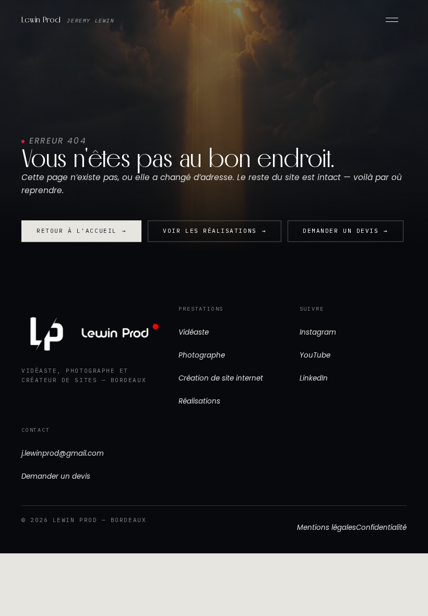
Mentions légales (326, 527)
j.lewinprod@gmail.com (62, 453)
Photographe (202, 355)
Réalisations (199, 401)
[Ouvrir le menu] (392, 19)
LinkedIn (314, 378)
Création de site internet (221, 378)
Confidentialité (381, 527)
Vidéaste (194, 332)
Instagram (318, 332)
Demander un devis (55, 476)
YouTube (315, 355)
